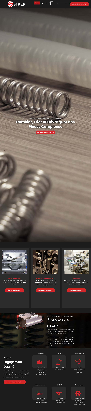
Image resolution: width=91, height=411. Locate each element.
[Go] (39, 361)
